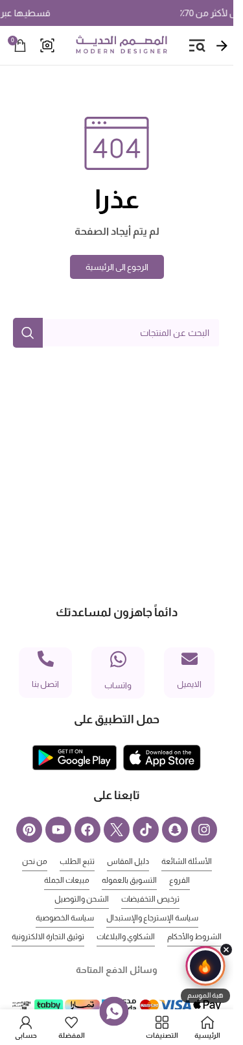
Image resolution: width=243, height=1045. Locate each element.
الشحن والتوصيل (81, 899)
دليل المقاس (128, 861)
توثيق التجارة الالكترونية (48, 936)
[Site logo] (121, 45)
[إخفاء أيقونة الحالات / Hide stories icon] (226, 949)
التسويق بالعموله (129, 880)
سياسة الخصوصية (65, 917)
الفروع (179, 880)
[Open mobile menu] (197, 45)
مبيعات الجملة (66, 880)
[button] (205, 974)
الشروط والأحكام (194, 936)
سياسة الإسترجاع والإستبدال (152, 917)
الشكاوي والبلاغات (126, 936)
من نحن (34, 861)
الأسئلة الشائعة (186, 861)
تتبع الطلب (77, 861)
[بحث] (28, 333)
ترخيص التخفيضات (150, 899)
